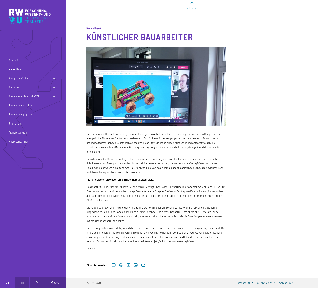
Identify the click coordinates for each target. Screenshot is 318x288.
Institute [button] (14, 87)
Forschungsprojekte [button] (20, 105)
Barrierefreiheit (264, 283)
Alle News (192, 8)
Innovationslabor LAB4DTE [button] (24, 96)
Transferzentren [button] (18, 132)
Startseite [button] (14, 60)
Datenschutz (243, 283)
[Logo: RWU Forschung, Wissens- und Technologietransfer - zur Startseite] (31, 16)
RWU (55, 282)
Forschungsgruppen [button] (20, 114)
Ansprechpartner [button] (18, 141)
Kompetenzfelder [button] (18, 78)
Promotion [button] (15, 123)
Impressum (284, 283)
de (7, 282)
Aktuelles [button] (15, 69)
